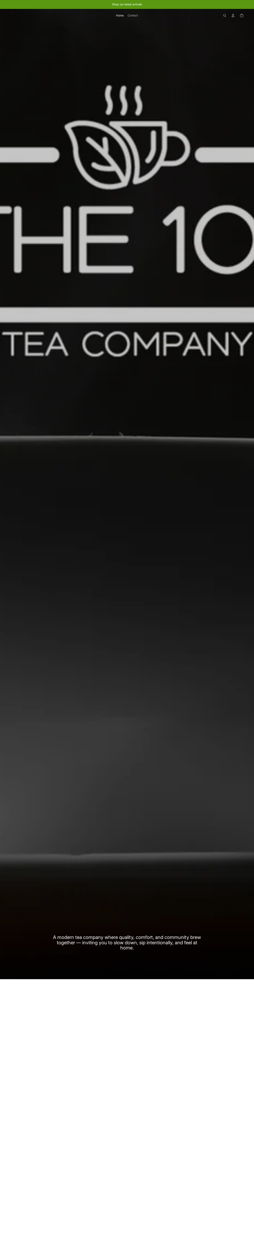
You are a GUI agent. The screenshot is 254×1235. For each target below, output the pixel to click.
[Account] (233, 15)
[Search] (224, 15)
